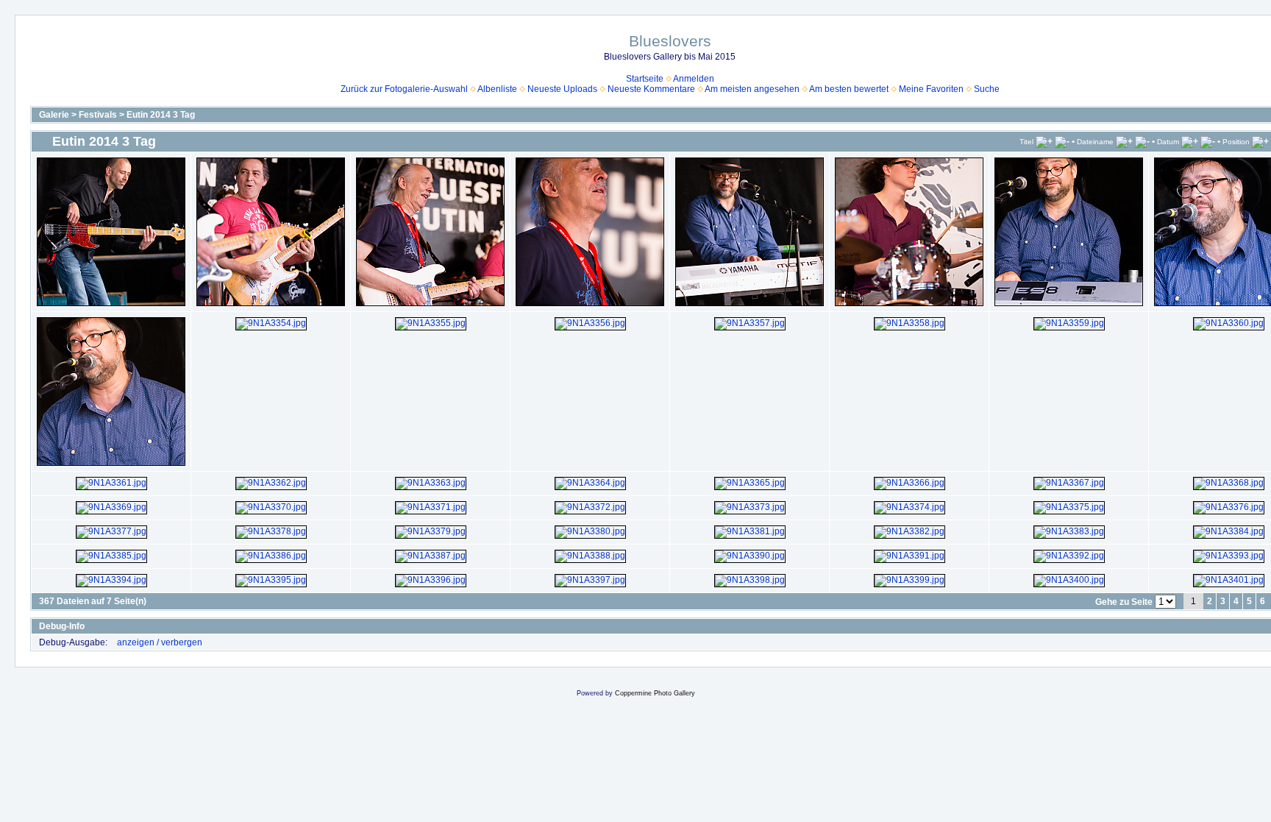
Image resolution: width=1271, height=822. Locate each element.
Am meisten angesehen (752, 89)
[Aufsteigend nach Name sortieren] (1124, 141)
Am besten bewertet (849, 89)
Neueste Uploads (562, 89)
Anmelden (693, 79)
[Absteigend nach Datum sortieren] (1207, 141)
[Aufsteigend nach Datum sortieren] (1189, 141)
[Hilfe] (91, 626)
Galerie (54, 115)
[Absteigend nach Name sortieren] (1142, 141)
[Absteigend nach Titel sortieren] (1062, 141)
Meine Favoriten (931, 89)
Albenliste (497, 89)
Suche (987, 89)
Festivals (98, 115)
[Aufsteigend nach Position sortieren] (1260, 141)
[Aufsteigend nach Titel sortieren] (1044, 141)
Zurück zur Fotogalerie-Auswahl (404, 89)
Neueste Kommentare (651, 89)
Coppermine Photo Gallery (655, 693)
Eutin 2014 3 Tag (161, 115)
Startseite (644, 79)
